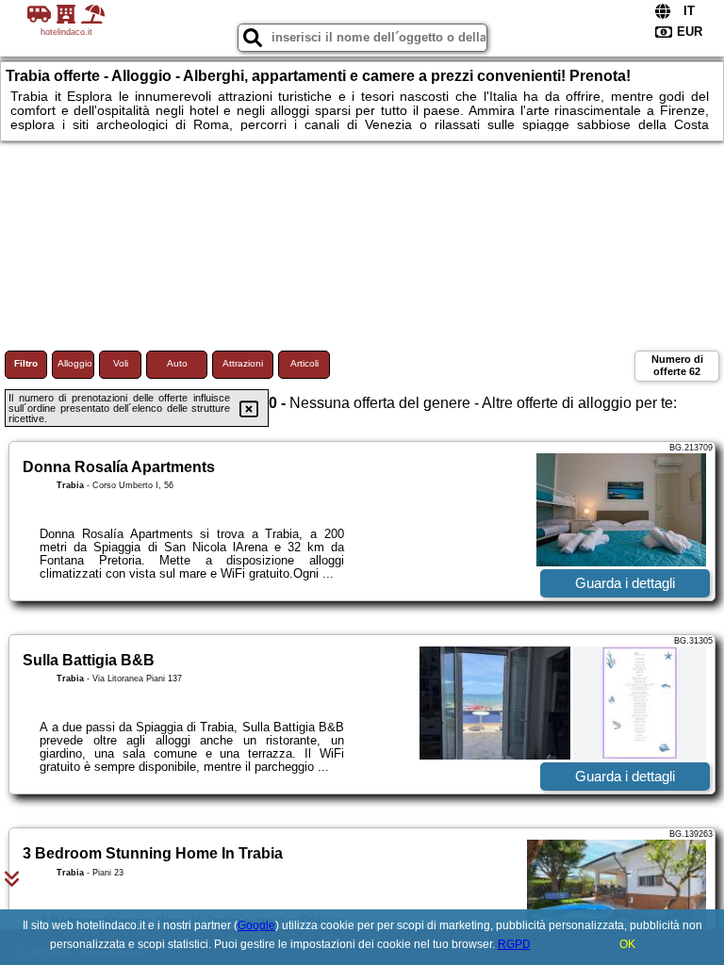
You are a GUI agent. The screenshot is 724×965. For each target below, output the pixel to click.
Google (256, 925)
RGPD (514, 944)
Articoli (304, 363)
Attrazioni (242, 363)
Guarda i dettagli (625, 583)
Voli (120, 363)
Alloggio (75, 363)
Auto (177, 363)
